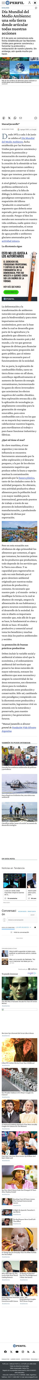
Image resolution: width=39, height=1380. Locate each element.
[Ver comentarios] (35, 8)
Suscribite (11, 292)
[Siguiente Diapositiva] (35, 886)
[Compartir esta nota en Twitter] (9, 118)
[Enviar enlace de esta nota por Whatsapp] (15, 118)
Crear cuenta (32, 911)
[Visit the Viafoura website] (32, 969)
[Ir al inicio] (15, 3)
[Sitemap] (34, 1352)
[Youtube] (17, 1352)
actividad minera (10, 240)
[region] (19, 940)
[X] (11, 1352)
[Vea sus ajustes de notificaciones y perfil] (35, 3)
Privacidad (34, 1359)
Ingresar (29, 3)
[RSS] (28, 1352)
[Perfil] (19, 1347)
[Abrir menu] (3, 3)
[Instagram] (23, 1352)
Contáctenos (25, 1359)
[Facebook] (5, 1352)
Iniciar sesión (22, 911)
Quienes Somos (15, 1359)
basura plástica (26, 477)
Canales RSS (5, 1359)
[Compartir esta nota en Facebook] (4, 118)
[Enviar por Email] (21, 118)
